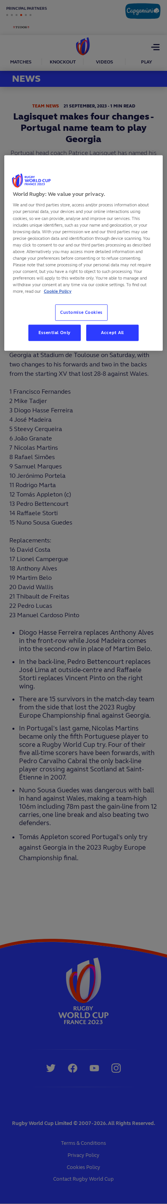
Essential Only (54, 332)
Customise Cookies (81, 312)
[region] (83, 252)
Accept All (112, 332)
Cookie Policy (57, 291)
